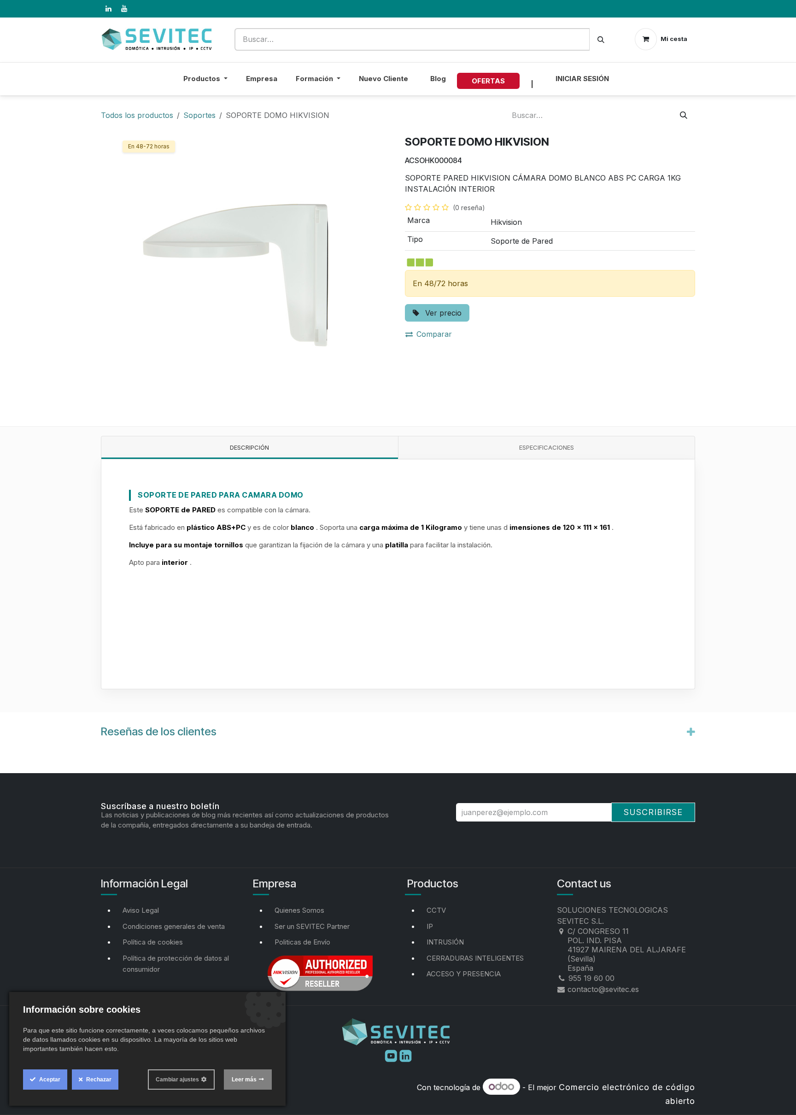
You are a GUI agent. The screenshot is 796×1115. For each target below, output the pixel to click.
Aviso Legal (141, 910)
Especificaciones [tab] (546, 447)
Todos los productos (137, 115)
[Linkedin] (405, 1055)
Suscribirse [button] (653, 812)
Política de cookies (153, 942)
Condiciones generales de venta (174, 926)
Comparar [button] (434, 334)
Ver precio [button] (442, 312)
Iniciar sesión (582, 78)
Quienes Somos (299, 910)
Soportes (199, 115)
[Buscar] (601, 39)
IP (430, 926)
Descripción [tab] (249, 447)
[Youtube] (392, 1055)
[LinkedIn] (108, 9)
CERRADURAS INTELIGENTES (475, 958)
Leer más (244, 1079)
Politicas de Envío (302, 942)
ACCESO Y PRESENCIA (464, 973)
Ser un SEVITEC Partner (312, 926)
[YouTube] (124, 9)
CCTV (436, 910)
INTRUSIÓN (445, 942)
